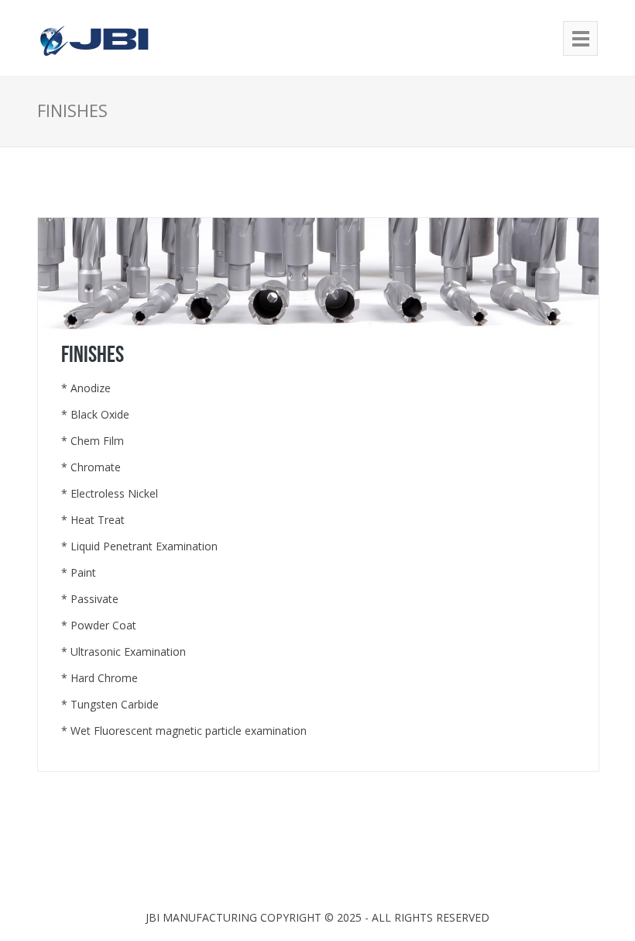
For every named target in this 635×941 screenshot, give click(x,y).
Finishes (92, 355)
